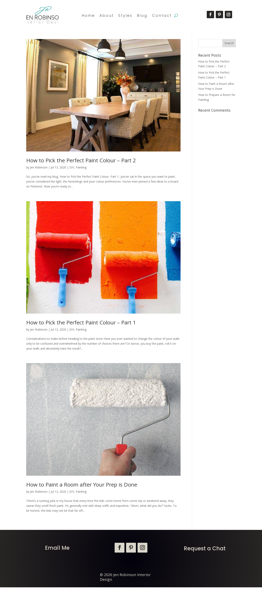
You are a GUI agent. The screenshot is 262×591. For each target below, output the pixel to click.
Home (88, 15)
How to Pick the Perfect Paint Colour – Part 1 (81, 322)
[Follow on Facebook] (210, 14)
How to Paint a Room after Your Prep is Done (81, 484)
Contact (162, 15)
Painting (81, 167)
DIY (71, 167)
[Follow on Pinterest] (219, 14)
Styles (125, 15)
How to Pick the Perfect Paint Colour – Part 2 (81, 160)
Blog (142, 15)
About (106, 15)
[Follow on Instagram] (228, 14)
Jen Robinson (38, 167)
